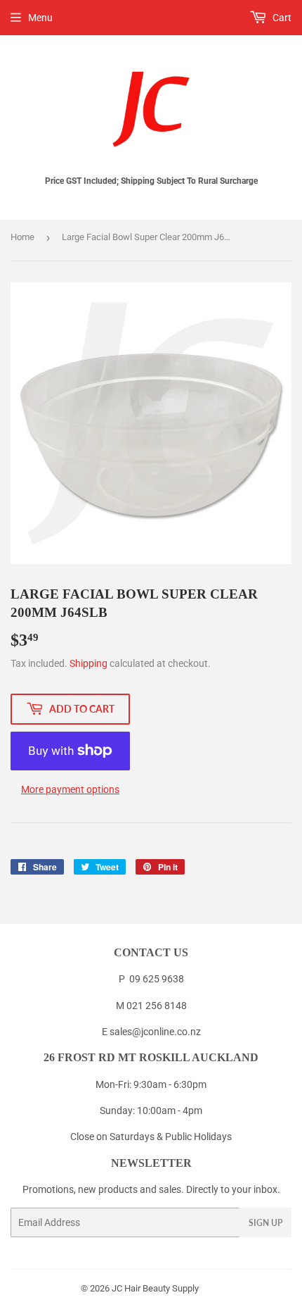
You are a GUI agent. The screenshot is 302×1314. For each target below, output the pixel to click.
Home (22, 237)
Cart (280, 17)
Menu (40, 17)
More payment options (70, 789)
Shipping (88, 663)
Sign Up (265, 1223)
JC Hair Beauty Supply (155, 1288)
